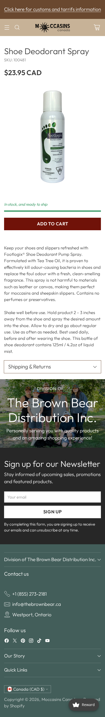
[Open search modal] (17, 27)
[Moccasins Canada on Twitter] (15, 642)
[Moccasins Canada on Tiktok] (39, 642)
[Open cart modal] (96, 27)
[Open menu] (7, 27)
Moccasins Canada (60, 699)
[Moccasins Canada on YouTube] (47, 642)
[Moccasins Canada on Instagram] (31, 642)
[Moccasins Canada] (52, 27)
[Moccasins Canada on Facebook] (7, 642)
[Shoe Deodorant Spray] (52, 136)
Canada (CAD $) (28, 689)
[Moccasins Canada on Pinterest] (23, 642)
